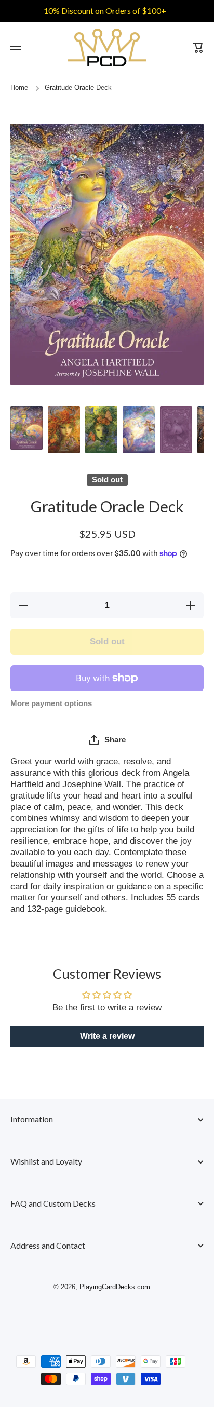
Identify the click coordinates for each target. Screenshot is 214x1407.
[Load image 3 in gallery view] (101, 429)
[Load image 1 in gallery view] (26, 428)
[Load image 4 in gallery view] (139, 429)
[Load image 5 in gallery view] (176, 429)
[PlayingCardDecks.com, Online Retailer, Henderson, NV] (102, 1316)
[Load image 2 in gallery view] (64, 429)
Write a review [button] (107, 1036)
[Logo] (107, 47)
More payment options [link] (51, 703)
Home (19, 87)
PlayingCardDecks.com (114, 1287)
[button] (107, 740)
